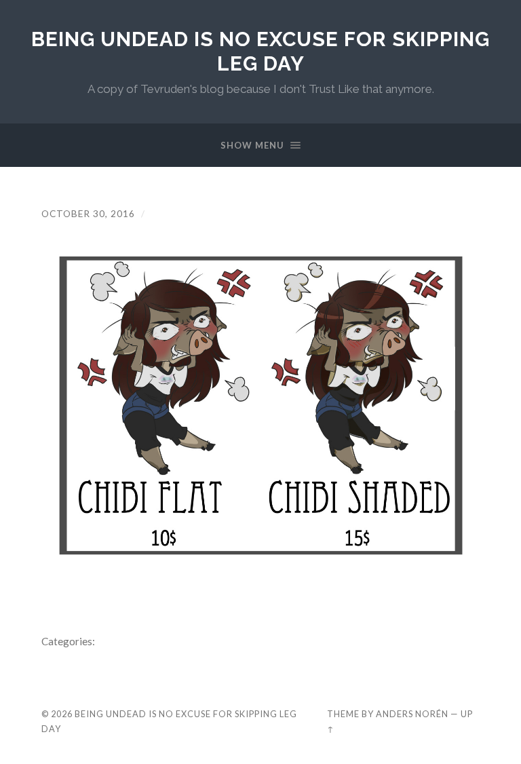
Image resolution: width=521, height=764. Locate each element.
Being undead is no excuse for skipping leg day (260, 51)
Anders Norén (412, 713)
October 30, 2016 (88, 213)
